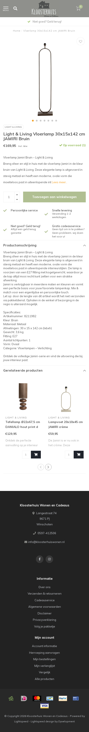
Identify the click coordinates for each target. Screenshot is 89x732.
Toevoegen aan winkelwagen (54, 197)
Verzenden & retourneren (45, 593)
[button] (33, 120)
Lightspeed (21, 721)
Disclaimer (45, 613)
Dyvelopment (66, 721)
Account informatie (44, 646)
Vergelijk (44, 672)
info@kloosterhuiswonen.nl (46, 542)
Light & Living (13, 127)
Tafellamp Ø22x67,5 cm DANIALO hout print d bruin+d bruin (22, 427)
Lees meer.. (59, 182)
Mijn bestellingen (44, 659)
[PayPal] (62, 698)
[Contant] (11, 698)
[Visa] (44, 706)
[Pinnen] (75, 698)
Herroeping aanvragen (44, 652)
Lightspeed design (42, 721)
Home (16, 30)
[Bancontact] (49, 698)
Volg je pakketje (44, 626)
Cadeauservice (45, 600)
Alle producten (44, 679)
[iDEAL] (24, 698)
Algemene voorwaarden (44, 606)
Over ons (44, 587)
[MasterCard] (37, 698)
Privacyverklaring (44, 619)
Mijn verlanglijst (44, 665)
